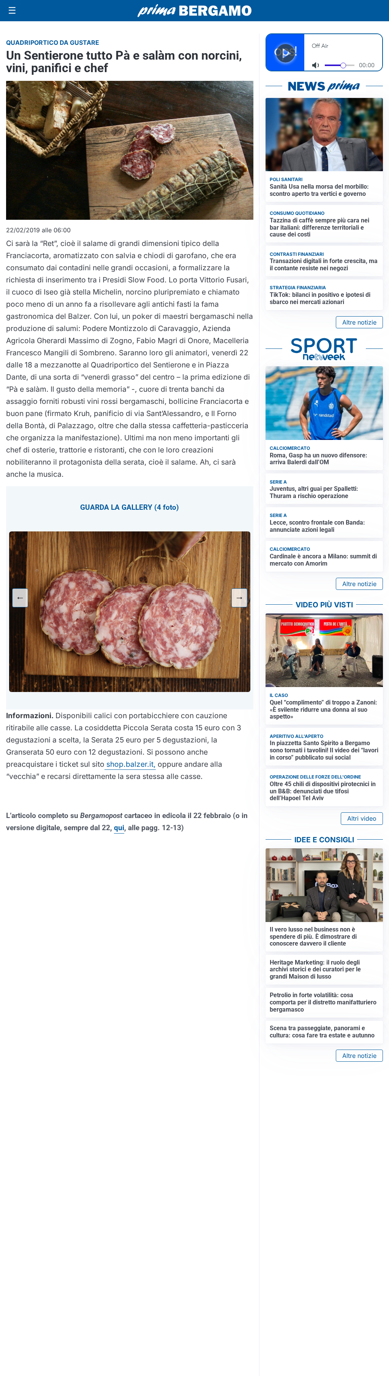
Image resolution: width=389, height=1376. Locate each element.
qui (119, 827)
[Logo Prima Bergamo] (194, 10)
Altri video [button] (361, 818)
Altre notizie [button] (359, 322)
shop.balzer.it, (130, 764)
